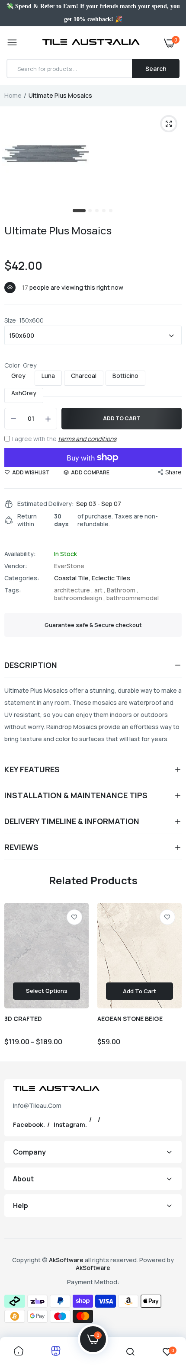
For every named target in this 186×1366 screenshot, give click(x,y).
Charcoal (83, 376)
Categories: (21, 578)
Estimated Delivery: (45, 504)
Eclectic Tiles (111, 578)
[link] (74, 917)
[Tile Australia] (91, 43)
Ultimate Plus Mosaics (58, 230)
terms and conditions (87, 439)
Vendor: (15, 566)
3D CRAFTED (23, 1019)
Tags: (12, 590)
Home (13, 95)
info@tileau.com (37, 1105)
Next (171, 979)
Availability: (20, 554)
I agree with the (64, 439)
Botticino (125, 376)
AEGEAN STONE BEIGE (130, 1019)
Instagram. (70, 1124)
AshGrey (23, 393)
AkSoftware (67, 1260)
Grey (18, 376)
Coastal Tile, (73, 578)
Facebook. (29, 1124)
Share (173, 472)
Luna (48, 376)
